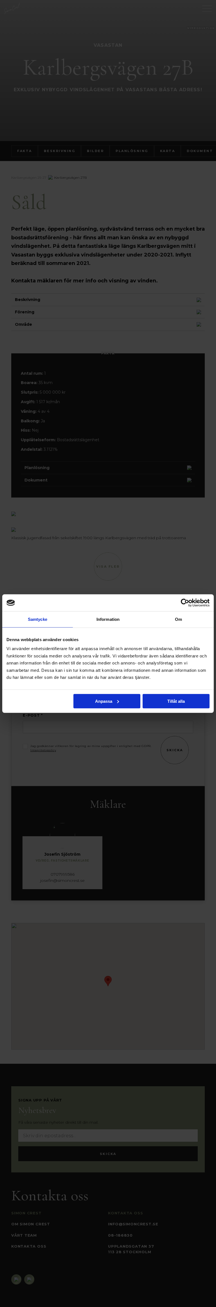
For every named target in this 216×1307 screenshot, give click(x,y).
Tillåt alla (176, 701)
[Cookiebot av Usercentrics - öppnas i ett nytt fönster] (185, 603)
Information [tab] (108, 619)
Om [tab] (178, 619)
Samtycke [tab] (37, 619)
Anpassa (103, 701)
